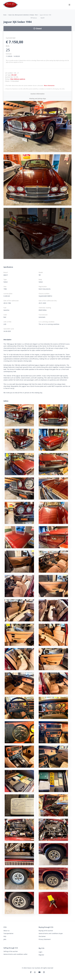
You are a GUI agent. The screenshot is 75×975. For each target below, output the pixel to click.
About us (6, 931)
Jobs (5, 939)
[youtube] (39, 972)
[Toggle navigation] (69, 4)
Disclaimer (42, 936)
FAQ (5, 936)
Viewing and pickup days (37, 98)
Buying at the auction (46, 931)
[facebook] (30, 972)
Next (42, 18)
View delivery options (17, 79)
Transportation (8, 933)
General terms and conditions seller (16, 954)
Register (41, 955)
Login (40, 952)
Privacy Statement (45, 939)
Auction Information (37, 94)
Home (4, 15)
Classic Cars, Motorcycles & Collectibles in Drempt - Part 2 (23, 15)
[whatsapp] (35, 972)
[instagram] (44, 972)
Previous (34, 18)
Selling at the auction (11, 951)
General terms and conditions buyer (51, 933)
